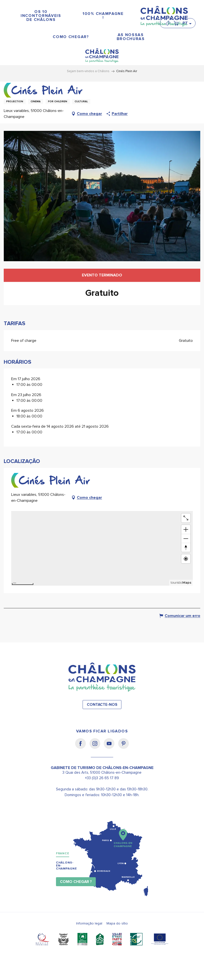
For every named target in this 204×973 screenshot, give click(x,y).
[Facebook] (82, 747)
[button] (187, 23)
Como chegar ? (76, 881)
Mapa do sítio (117, 923)
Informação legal (89, 923)
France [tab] (62, 853)
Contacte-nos (102, 704)
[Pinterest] (123, 747)
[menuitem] (41, 15)
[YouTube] (111, 747)
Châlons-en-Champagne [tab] (66, 866)
